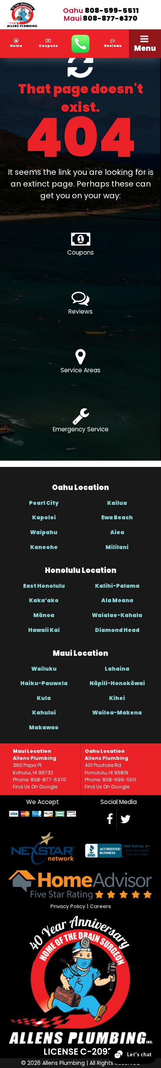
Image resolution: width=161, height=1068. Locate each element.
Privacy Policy (67, 906)
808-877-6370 (110, 18)
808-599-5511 (112, 10)
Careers (100, 906)
